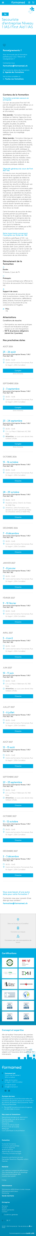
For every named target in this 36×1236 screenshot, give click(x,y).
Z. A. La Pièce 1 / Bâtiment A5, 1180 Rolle (18, 433)
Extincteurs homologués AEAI (11, 1174)
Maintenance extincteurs (10, 1191)
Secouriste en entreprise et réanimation (15, 1117)
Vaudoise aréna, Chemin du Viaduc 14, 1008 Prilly (18, 504)
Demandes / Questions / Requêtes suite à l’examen (15, 1160)
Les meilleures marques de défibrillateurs (15, 1170)
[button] (3, 2)
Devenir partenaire (8, 1210)
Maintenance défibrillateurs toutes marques (16, 1189)
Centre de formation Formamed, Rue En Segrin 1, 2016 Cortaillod (19, 364)
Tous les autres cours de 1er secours (13, 1119)
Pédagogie (5, 1128)
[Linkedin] (9, 1091)
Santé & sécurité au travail (10, 1125)
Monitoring (5, 1193)
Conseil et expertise (8, 1147)
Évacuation (5, 1123)
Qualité (4, 1208)
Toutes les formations (9, 1144)
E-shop (4, 1180)
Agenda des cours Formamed (11, 1151)
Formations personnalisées (10, 1146)
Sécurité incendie (7, 1121)
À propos (5, 1206)
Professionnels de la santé (10, 1127)
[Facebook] (6, 1091)
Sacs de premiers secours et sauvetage (14, 1172)
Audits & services (7, 1149)
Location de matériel (8, 1176)
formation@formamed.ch (15, 66)
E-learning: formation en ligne (11, 1153)
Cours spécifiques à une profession (13, 1130)
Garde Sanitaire (8, 1196)
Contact (4, 1211)
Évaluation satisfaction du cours (12, 1157)
